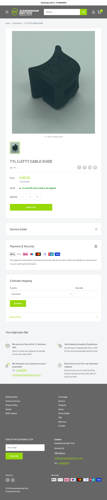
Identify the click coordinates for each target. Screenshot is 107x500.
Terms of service (13, 401)
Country (13, 288)
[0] (99, 12)
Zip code (79, 288)
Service (61, 401)
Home (8, 23)
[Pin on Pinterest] (85, 167)
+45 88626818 (21, 370)
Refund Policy (15, 317)
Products (62, 405)
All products (17, 23)
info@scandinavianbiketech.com (26, 375)
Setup (61, 409)
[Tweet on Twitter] (90, 167)
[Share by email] (95, 167)
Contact (61, 426)
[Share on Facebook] (79, 167)
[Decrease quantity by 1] (22, 197)
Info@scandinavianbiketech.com (68, 458)
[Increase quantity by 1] (37, 197)
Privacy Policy (11, 405)
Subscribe (14, 456)
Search (9, 409)
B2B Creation (11, 413)
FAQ (60, 417)
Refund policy (12, 397)
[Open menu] (7, 12)
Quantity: (14, 197)
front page (62, 397)
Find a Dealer (64, 413)
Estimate (18, 303)
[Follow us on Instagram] (13, 480)
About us (62, 422)
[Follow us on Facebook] (7, 480)
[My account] (93, 12)
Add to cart (31, 207)
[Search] (83, 12)
